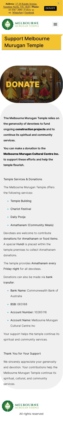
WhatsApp (17, 12)
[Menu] (55, 24)
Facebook (29, 12)
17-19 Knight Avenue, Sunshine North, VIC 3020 (20, 5)
